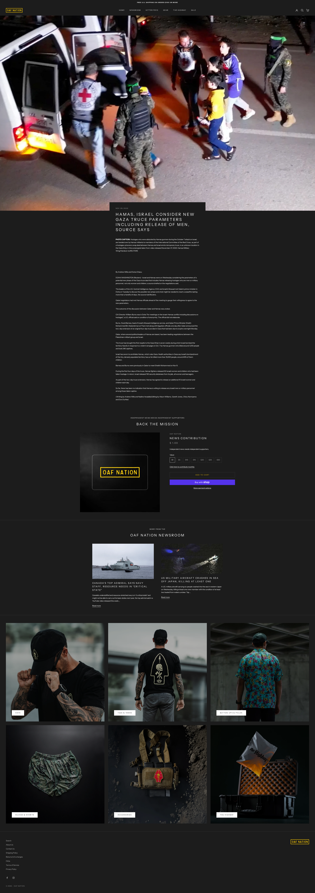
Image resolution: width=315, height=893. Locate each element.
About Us (9, 845)
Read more (96, 606)
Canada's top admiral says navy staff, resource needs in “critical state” (119, 587)
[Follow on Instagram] (13, 878)
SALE (193, 10)
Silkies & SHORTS (24, 815)
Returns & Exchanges (14, 857)
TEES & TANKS (125, 713)
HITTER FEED (152, 10)
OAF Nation (175, 434)
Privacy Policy (11, 869)
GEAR (165, 10)
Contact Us (10, 849)
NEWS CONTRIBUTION (188, 438)
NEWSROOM (135, 10)
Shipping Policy (12, 853)
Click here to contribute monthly (182, 467)
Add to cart (202, 475)
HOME (122, 10)
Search (8, 841)
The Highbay (227, 815)
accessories (125, 815)
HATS (18, 713)
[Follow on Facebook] (7, 878)
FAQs (8, 861)
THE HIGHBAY (179, 10)
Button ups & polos (231, 713)
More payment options (202, 488)
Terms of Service (12, 865)
